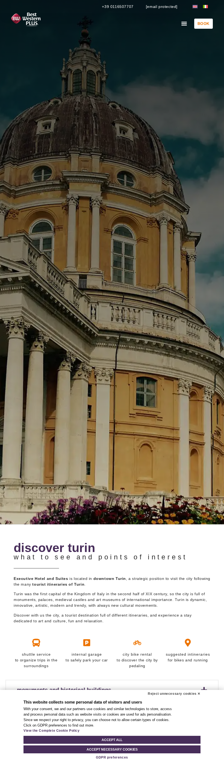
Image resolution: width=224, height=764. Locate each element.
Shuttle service (36, 654)
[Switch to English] (195, 6)
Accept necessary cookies (112, 749)
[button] (184, 23)
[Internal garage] (87, 643)
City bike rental (137, 654)
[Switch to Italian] (205, 6)
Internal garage (87, 654)
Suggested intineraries (188, 654)
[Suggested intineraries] (188, 643)
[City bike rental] (137, 643)
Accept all (112, 740)
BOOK (204, 23)
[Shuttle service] (36, 643)
